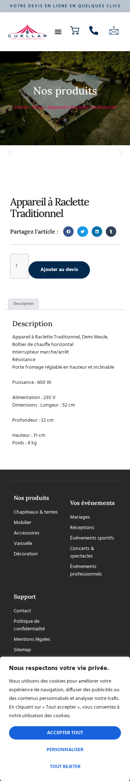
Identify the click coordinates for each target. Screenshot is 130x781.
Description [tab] (23, 304)
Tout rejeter (65, 767)
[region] (65, 719)
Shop (37, 107)
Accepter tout (65, 733)
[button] (58, 31)
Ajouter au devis (59, 270)
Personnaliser (65, 750)
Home (21, 107)
